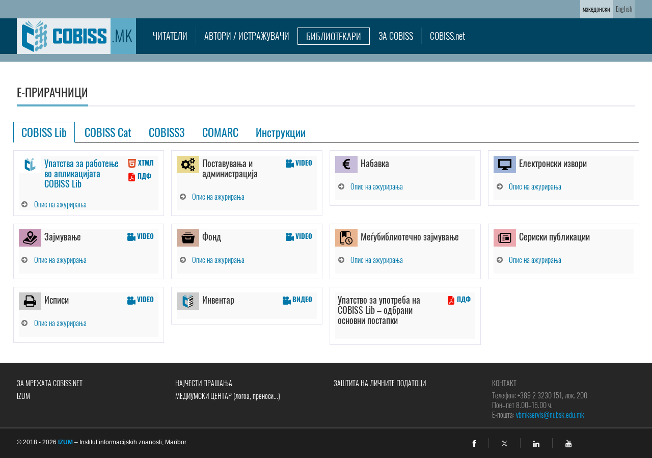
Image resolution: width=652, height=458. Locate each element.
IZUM (23, 395)
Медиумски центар (227, 395)
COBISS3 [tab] (167, 132)
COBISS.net (447, 35)
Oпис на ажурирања (60, 203)
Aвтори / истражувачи (246, 35)
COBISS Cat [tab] (108, 132)
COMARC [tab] (220, 132)
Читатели (170, 35)
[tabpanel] (326, 244)
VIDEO (303, 162)
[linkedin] (536, 443)
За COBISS (395, 35)
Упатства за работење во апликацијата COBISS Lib (81, 173)
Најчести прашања (203, 383)
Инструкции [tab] (281, 132)
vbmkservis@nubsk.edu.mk (550, 414)
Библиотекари (333, 36)
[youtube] (568, 443)
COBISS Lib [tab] (44, 132)
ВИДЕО (301, 299)
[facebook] (474, 443)
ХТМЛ (145, 162)
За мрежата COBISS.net (50, 383)
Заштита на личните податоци (380, 383)
